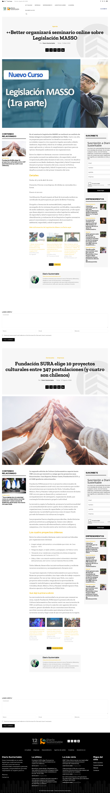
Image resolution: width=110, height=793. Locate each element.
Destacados (5, 158)
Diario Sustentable (49, 43)
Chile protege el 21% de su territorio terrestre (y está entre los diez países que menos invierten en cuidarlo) (76, 770)
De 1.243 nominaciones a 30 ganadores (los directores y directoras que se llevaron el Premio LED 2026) (76, 778)
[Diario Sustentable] (36, 279)
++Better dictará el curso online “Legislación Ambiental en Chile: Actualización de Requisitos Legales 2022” (37, 247)
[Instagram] (103, 1)
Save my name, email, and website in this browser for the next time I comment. (28, 335)
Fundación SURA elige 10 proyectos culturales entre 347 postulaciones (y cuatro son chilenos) (14, 162)
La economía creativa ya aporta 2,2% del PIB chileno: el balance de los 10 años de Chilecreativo (92, 224)
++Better (57, 264)
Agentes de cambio (68, 765)
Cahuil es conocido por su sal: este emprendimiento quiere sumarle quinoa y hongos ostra (92, 210)
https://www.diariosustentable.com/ (52, 276)
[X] (105, 1)
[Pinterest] (55, 50)
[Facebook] (101, 1)
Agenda (55, 26)
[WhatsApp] (59, 50)
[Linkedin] (63, 50)
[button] (26, 14)
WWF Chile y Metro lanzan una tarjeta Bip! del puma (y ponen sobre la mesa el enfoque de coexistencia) (75, 761)
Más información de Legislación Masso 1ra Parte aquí (50, 227)
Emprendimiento (90, 204)
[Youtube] (107, 1)
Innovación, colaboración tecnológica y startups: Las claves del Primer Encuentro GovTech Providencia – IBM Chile (82, 301)
